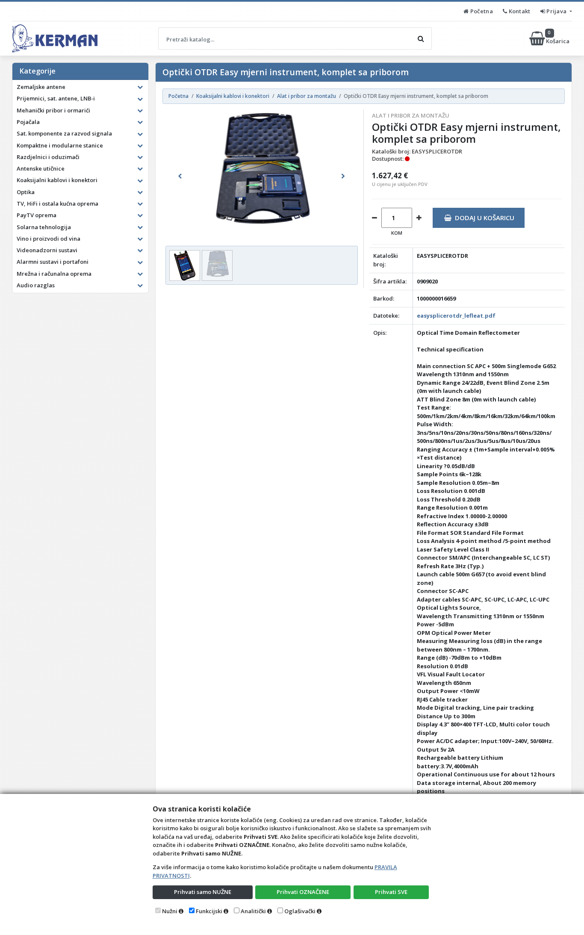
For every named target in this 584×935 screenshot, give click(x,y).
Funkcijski (209, 911)
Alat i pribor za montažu (410, 115)
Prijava (556, 11)
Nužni (169, 911)
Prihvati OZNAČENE (303, 892)
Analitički (253, 911)
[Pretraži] (420, 38)
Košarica (558, 38)
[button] (179, 176)
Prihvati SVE (391, 892)
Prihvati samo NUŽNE (202, 892)
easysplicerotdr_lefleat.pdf (456, 315)
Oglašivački (300, 911)
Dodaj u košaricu (484, 217)
